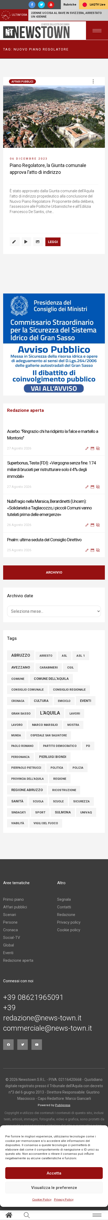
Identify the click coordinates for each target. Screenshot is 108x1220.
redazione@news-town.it (42, 1018)
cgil (70, 667)
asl (64, 655)
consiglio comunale (27, 689)
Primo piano (13, 899)
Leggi (53, 242)
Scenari (9, 914)
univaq (86, 812)
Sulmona (63, 812)
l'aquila (50, 713)
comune (17, 679)
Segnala (64, 899)
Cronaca (10, 930)
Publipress (62, 1105)
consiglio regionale (69, 689)
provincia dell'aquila (27, 779)
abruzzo (20, 655)
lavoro (17, 725)
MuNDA (16, 735)
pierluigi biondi (52, 757)
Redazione (66, 914)
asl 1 (81, 655)
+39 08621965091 (33, 997)
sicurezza (81, 801)
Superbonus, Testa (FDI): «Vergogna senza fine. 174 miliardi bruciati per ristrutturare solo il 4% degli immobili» (51, 469)
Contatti (64, 907)
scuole (58, 801)
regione (59, 779)
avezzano (20, 667)
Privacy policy (68, 922)
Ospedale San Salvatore (48, 735)
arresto (46, 655)
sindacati (18, 812)
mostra (73, 724)
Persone (10, 922)
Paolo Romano (22, 746)
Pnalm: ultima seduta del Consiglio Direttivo (44, 539)
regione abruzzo (27, 790)
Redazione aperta (18, 960)
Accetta (54, 1173)
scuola (38, 801)
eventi (85, 701)
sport (40, 812)
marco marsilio (45, 725)
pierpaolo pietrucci (26, 767)
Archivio (54, 572)
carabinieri (49, 667)
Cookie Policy (41, 1199)
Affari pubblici (22, 81)
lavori (74, 713)
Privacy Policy (63, 1199)
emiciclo (64, 701)
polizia (78, 768)
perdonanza (20, 757)
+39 (9, 1008)
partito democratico (60, 746)
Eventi (8, 952)
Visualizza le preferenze (54, 1187)
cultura (41, 701)
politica (57, 768)
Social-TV (11, 937)
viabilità (17, 823)
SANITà (17, 801)
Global (8, 945)
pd (88, 746)
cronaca (17, 701)
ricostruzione (64, 790)
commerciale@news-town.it (47, 1028)
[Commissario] (52, 344)
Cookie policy (68, 930)
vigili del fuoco (46, 823)
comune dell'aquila (51, 679)
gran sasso (21, 713)
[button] (93, 81)
